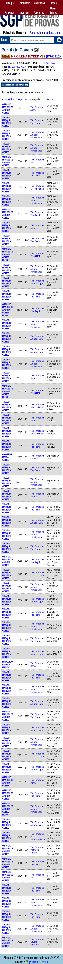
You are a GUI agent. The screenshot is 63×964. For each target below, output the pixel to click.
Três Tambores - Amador (37, 226)
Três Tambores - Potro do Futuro (37, 850)
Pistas (53, 3)
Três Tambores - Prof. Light (37, 213)
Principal (9, 3)
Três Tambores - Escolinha (37, 457)
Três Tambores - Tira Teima (37, 121)
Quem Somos (53, 10)
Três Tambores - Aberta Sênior (37, 406)
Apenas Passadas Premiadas (15, 84)
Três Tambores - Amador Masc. (37, 729)
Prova (50, 99)
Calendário (24, 3)
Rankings (10, 12)
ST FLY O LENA (46, 63)
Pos (26, 99)
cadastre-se (53, 32)
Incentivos (24, 12)
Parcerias (39, 12)
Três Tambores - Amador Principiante (37, 135)
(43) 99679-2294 (38, 962)
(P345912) (53, 56)
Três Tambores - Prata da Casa (37, 574)
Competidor (8, 99)
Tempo (19, 99)
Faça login (35, 32)
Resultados (39, 3)
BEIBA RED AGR (16, 66)
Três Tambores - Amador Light (37, 282)
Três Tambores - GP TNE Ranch (37, 187)
